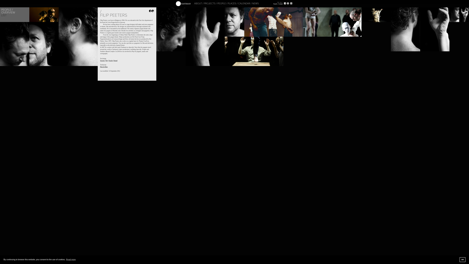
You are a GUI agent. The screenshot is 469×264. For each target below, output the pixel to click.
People (221, 3)
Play (106, 60)
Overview (8, 12)
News (255, 3)
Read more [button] (71, 259)
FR (278, 2)
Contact (280, 4)
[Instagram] (291, 3)
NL (281, 2)
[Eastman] (183, 3)
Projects (209, 3)
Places (232, 3)
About (198, 3)
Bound (115, 60)
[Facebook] (285, 3)
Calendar (244, 3)
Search (275, 4)
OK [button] (462, 260)
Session (102, 60)
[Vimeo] (288, 3)
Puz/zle (111, 60)
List (4, 15)
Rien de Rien (104, 67)
